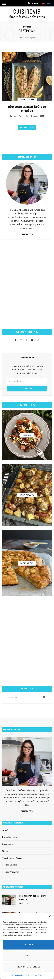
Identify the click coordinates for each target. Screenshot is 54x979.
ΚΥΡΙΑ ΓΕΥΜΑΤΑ (27, 99)
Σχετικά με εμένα (9, 837)
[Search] (29, 3)
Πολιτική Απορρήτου (34, 975)
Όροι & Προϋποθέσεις (12, 858)
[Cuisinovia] (27, 13)
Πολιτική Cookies (17, 975)
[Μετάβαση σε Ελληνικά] (48, 3)
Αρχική (5, 830)
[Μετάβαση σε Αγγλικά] (43, 3)
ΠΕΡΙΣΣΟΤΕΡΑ (27, 234)
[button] (49, 916)
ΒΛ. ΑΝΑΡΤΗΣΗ (27, 127)
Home (21, 38)
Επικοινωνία (7, 844)
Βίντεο (5, 851)
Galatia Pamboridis (20, 116)
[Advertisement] (27, 284)
